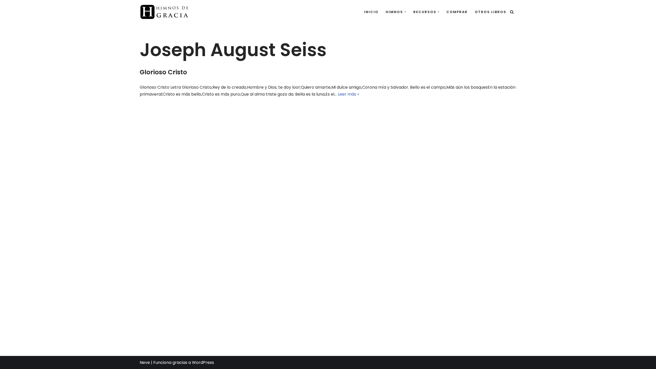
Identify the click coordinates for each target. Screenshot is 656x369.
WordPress (203, 362)
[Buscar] (512, 12)
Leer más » (348, 94)
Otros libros (490, 11)
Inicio (371, 11)
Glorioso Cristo (163, 72)
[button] (405, 12)
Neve (145, 362)
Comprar (457, 11)
